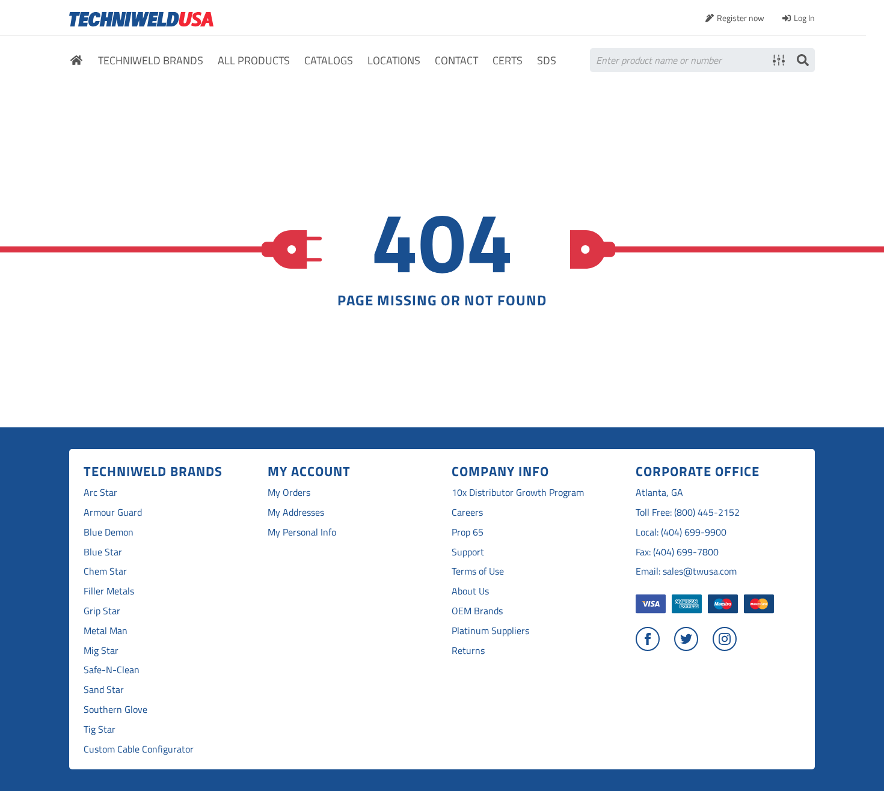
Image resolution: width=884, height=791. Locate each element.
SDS (546, 61)
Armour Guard (113, 512)
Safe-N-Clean (112, 670)
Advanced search (779, 60)
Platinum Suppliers (490, 631)
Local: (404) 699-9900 (681, 532)
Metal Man (105, 631)
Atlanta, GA (659, 492)
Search (803, 60)
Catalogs (328, 61)
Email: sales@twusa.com (686, 571)
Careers (467, 512)
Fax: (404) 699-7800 (677, 552)
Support (468, 552)
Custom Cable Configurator (139, 749)
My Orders (289, 492)
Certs (508, 61)
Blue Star (103, 552)
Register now (740, 17)
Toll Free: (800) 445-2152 (688, 512)
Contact (456, 61)
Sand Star (104, 689)
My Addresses (296, 512)
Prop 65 (467, 532)
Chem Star (105, 571)
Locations (393, 61)
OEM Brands (477, 611)
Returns (468, 650)
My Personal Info (302, 532)
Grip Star (102, 611)
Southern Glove (115, 709)
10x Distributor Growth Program (518, 492)
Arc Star (100, 492)
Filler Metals (109, 591)
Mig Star (101, 650)
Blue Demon (109, 532)
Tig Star (99, 729)
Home (76, 62)
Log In (804, 17)
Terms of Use (478, 571)
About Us (470, 591)
